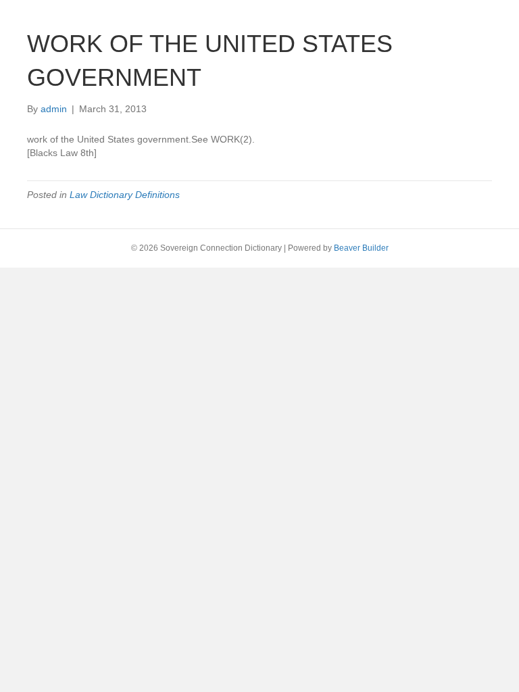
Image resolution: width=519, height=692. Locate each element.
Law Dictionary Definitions (125, 194)
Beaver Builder (361, 248)
